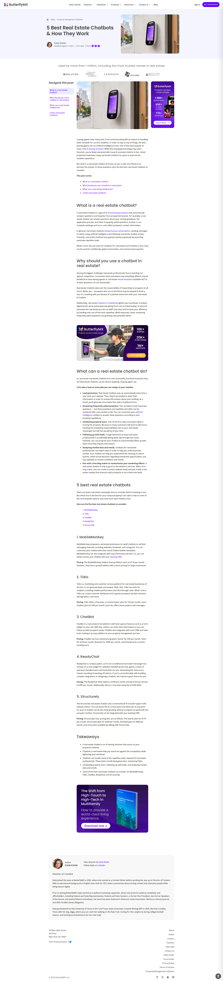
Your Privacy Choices (58, 941)
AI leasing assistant (95, 149)
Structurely (89, 525)
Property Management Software (160, 971)
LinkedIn (101, 865)
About (171, 930)
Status (171, 934)
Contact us (143, 5)
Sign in (197, 5)
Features (87, 5)
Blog (156, 5)
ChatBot (88, 517)
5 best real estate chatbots (94, 193)
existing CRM (116, 557)
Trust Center (168, 959)
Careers (170, 938)
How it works (75, 5)
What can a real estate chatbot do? (98, 189)
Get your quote (211, 4)
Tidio (87, 513)
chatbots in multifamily (108, 303)
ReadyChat (89, 521)
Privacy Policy (168, 963)
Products (115, 5)
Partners (170, 942)
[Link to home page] (48, 20)
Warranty (170, 946)
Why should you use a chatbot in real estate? (102, 185)
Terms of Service (167, 967)
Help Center (169, 955)
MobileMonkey (91, 510)
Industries (101, 5)
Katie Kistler (60, 43)
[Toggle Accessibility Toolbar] (218, 976)
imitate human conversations (117, 231)
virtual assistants (125, 279)
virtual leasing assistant (118, 212)
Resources (129, 5)
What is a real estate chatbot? (95, 181)
